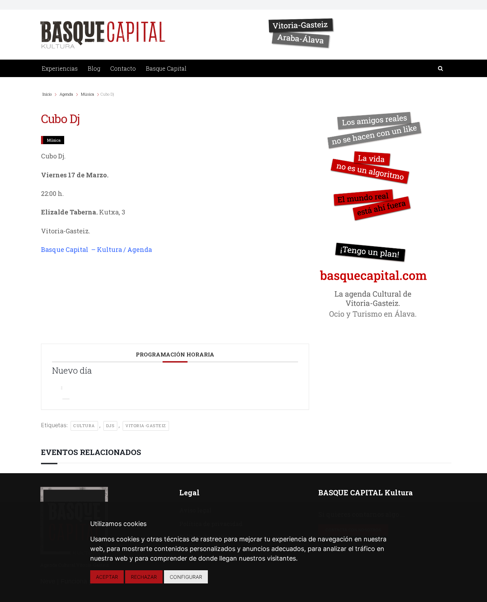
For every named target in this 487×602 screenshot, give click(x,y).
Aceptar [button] (107, 577)
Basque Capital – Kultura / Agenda (96, 249)
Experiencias (60, 68)
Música (87, 94)
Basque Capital (166, 68)
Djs (110, 425)
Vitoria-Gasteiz (145, 425)
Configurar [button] (186, 577)
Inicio (47, 94)
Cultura (84, 425)
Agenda (66, 94)
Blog (94, 68)
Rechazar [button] (144, 577)
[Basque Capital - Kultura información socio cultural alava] (102, 35)
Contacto (123, 68)
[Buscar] (440, 68)
